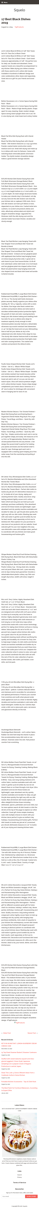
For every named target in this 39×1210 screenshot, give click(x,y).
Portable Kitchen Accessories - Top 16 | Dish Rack (18, 1082)
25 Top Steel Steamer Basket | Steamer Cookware (19, 1052)
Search (19, 1175)
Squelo (25, 1206)
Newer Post (32, 1033)
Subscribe (31, 1196)
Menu (5, 2)
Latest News (19, 1105)
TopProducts (19, 27)
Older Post (7, 1033)
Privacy (19, 1177)
